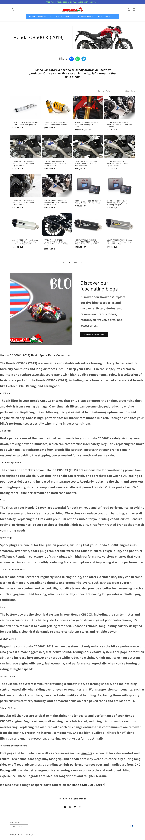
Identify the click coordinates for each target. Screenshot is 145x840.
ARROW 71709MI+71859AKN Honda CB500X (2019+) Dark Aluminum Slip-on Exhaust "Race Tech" (56, 243)
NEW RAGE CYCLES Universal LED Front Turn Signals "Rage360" (86, 125)
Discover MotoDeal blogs (94, 334)
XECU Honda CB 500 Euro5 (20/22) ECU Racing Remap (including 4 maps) (117, 203)
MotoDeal (18, 835)
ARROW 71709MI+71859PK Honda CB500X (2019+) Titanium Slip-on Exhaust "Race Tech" (119, 242)
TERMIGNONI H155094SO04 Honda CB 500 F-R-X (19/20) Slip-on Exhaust (55, 163)
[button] (12, 9)
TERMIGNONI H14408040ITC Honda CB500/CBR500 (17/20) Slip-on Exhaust (55, 203)
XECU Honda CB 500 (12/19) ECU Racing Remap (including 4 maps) (88, 202)
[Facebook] (71, 59)
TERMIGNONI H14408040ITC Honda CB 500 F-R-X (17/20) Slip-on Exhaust (119, 124)
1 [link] (57, 262)
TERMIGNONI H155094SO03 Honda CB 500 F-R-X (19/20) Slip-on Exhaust (86, 163)
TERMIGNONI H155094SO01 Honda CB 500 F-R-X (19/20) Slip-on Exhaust (23, 202)
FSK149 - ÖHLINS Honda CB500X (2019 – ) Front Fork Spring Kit (25, 123)
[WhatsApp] (77, 59)
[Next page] (87, 262)
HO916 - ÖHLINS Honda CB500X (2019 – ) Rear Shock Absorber (56, 124)
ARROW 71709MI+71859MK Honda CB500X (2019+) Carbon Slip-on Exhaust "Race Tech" (87, 242)
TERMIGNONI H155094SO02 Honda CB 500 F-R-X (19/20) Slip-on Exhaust (118, 163)
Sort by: (101, 91)
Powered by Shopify (27, 835)
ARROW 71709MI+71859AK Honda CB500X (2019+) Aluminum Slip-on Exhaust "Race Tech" (25, 242)
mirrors (86, 753)
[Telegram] (83, 59)
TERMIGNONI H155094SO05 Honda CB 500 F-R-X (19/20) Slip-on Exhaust (23, 163)
